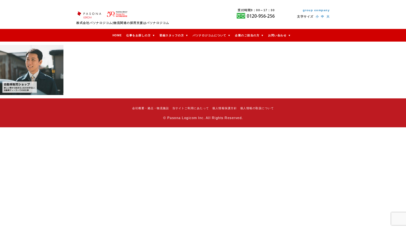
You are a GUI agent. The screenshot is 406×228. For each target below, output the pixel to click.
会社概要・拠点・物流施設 (150, 108)
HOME (117, 35)
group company (316, 10)
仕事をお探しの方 (138, 35)
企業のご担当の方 (247, 35)
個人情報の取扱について (257, 108)
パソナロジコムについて (209, 35)
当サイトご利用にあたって (190, 108)
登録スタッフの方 (171, 35)
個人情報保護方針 (224, 108)
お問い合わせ (277, 35)
